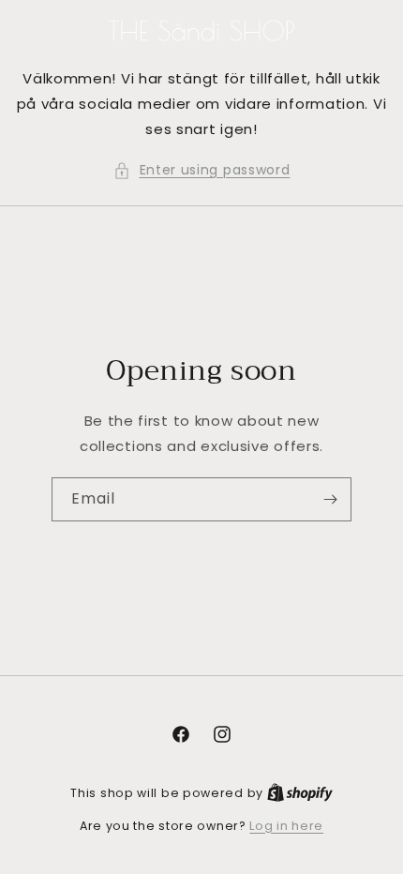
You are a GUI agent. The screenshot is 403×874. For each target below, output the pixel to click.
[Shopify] (300, 793)
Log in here (286, 826)
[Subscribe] (330, 499)
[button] (202, 170)
